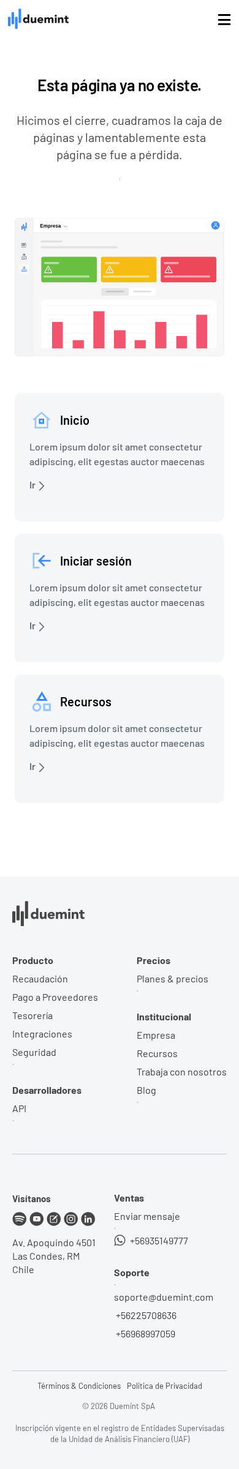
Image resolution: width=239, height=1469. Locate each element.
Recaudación (40, 978)
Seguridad (34, 1052)
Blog (146, 1090)
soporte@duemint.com (163, 1297)
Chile (23, 1269)
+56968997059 (144, 1333)
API (19, 1108)
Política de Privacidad (164, 1386)
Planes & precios (172, 978)
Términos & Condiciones (79, 1386)
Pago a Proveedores (55, 997)
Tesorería (32, 1015)
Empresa (156, 1035)
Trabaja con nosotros (182, 1071)
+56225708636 (145, 1315)
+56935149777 (158, 1240)
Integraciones (42, 1033)
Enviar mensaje (147, 1216)
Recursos (157, 1053)
